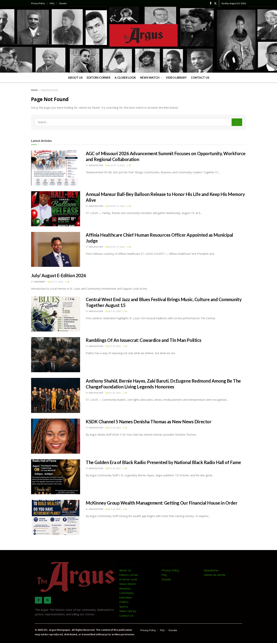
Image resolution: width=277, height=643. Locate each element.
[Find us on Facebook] (210, 3)
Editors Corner (98, 77)
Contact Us (200, 77)
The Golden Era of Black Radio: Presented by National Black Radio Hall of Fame (163, 462)
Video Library (176, 77)
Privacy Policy (38, 3)
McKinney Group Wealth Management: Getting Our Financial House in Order (161, 503)
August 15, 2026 (116, 165)
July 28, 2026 (114, 392)
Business (125, 588)
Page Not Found (49, 90)
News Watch (149, 77)
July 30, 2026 (114, 311)
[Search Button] (237, 122)
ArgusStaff (96, 165)
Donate (63, 3)
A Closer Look (125, 77)
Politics (124, 602)
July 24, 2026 (114, 427)
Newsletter (211, 570)
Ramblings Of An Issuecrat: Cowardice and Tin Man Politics (143, 340)
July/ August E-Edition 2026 (58, 275)
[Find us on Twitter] (215, 3)
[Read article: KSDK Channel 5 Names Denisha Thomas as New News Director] (55, 436)
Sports (123, 606)
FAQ (52, 3)
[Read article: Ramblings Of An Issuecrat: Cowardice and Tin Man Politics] (55, 354)
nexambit (40, 281)
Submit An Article (214, 575)
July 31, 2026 (56, 281)
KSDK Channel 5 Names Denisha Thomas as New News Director (148, 421)
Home (34, 90)
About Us (75, 77)
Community (126, 593)
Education (125, 597)
